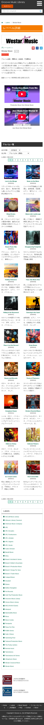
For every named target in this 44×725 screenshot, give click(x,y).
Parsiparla (8, 623)
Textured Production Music (13, 641)
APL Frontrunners (11, 534)
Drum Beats (33, 345)
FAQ (20, 707)
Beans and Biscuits (10, 378)
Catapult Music (10, 577)
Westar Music (9, 666)
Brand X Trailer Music (12, 574)
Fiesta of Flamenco (33, 378)
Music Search (23, 705)
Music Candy (9, 620)
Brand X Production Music (13, 566)
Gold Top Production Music (13, 595)
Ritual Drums (11, 214)
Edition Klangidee (11, 588)
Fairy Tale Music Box (33, 280)
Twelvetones (9, 652)
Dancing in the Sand (33, 312)
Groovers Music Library (12, 598)
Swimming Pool (10, 638)
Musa (7, 616)
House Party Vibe (11, 247)
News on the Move (33, 181)
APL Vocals (9, 545)
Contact (28, 707)
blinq (6, 556)
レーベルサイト (8, 48)
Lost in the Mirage (11, 181)
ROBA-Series (9, 630)
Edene (7, 584)
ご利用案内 (12, 707)
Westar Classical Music (12, 663)
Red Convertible (33, 477)
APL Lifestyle (9, 538)
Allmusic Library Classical (13, 520)
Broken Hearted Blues (33, 411)
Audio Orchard (10, 549)
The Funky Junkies (11, 645)
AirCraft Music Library (12, 517)
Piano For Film (10, 627)
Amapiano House (11, 411)
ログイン (7, 6)
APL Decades (9, 531)
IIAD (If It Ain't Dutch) (11, 606)
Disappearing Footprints (33, 247)
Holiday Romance (11, 280)
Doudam (8, 581)
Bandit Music (9, 552)
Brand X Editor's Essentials (13, 563)
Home (5, 705)
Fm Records (9, 591)
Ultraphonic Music (11, 659)
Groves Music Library (12, 602)
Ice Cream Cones (11, 477)
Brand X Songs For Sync (13, 570)
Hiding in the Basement (11, 312)
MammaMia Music (11, 613)
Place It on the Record (11, 345)
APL (6, 527)
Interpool (8, 609)
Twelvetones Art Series (12, 655)
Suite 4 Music (9, 634)
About (36, 707)
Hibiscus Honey (11, 444)
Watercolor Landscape (33, 214)
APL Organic (9, 541)
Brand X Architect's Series (13, 559)
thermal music (9, 648)
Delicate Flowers (33, 444)
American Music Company (13, 524)
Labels (8, 22)
